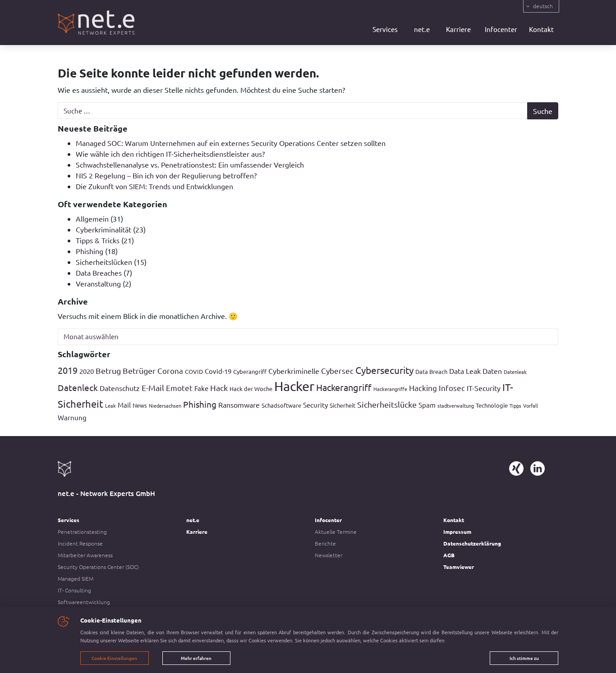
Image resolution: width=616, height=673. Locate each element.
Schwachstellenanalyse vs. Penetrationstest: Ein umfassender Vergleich (190, 164)
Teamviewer (458, 566)
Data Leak (465, 370)
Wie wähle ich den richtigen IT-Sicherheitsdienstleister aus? (170, 153)
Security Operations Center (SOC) (98, 566)
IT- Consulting (74, 590)
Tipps (515, 405)
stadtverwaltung (455, 405)
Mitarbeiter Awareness (85, 555)
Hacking (423, 387)
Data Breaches (99, 272)
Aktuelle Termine (336, 531)
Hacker (294, 386)
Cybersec (337, 370)
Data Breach (431, 371)
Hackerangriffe (390, 388)
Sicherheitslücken (104, 261)
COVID (194, 371)
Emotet (179, 387)
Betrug (108, 370)
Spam (427, 404)
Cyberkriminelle (293, 370)
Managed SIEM (75, 578)
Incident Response (80, 543)
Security (315, 404)
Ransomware (239, 404)
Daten (492, 370)
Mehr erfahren (196, 658)
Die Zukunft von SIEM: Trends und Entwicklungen (154, 186)
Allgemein (92, 218)
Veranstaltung (98, 283)
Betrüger (139, 370)
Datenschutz (120, 387)
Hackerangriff (344, 387)
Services (385, 29)
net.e (422, 29)
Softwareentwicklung (84, 601)
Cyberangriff (250, 371)
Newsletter (328, 555)
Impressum (457, 531)
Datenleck (78, 387)
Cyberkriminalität (103, 229)
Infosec (452, 387)
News (140, 405)
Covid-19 (218, 371)
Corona (170, 370)
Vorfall (530, 405)
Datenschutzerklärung (472, 543)
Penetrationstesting (82, 531)
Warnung (72, 417)
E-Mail (153, 387)
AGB (449, 555)
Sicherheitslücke (387, 404)
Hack (219, 387)
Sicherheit (342, 405)
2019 (68, 370)
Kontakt (541, 29)
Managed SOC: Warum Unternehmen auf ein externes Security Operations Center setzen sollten (231, 142)
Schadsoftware (281, 405)
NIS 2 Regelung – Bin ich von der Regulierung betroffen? (166, 175)
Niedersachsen (165, 405)
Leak (110, 405)
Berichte (325, 543)
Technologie (492, 405)
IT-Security (484, 387)
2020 (86, 371)
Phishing (89, 250)
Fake (201, 388)
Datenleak (515, 371)
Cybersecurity (384, 370)
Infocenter (501, 29)
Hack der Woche (251, 388)
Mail (124, 404)
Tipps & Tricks (98, 240)
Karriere (458, 29)
